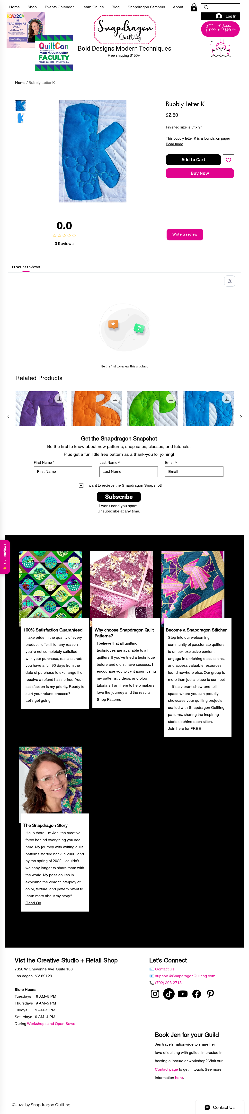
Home (20, 82)
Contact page (167, 1069)
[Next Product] (241, 417)
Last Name (108, 463)
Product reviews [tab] (26, 267)
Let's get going (38, 700)
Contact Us (164, 969)
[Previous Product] (8, 417)
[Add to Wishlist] (228, 159)
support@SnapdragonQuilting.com (185, 976)
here (179, 1077)
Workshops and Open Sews (51, 1023)
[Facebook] (196, 994)
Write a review (184, 234)
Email (169, 463)
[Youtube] (182, 994)
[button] (193, 7)
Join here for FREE (184, 728)
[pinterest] (210, 994)
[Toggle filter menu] (229, 281)
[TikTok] (169, 994)
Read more (174, 144)
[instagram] (155, 994)
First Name (43, 463)
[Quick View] (41, 416)
